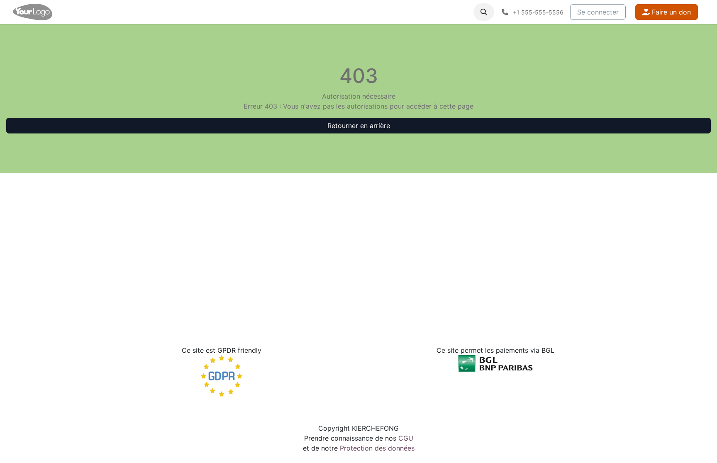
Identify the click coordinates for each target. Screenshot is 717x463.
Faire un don (670, 12)
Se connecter (598, 12)
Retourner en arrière (358, 125)
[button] (483, 12)
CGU (405, 438)
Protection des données (377, 448)
